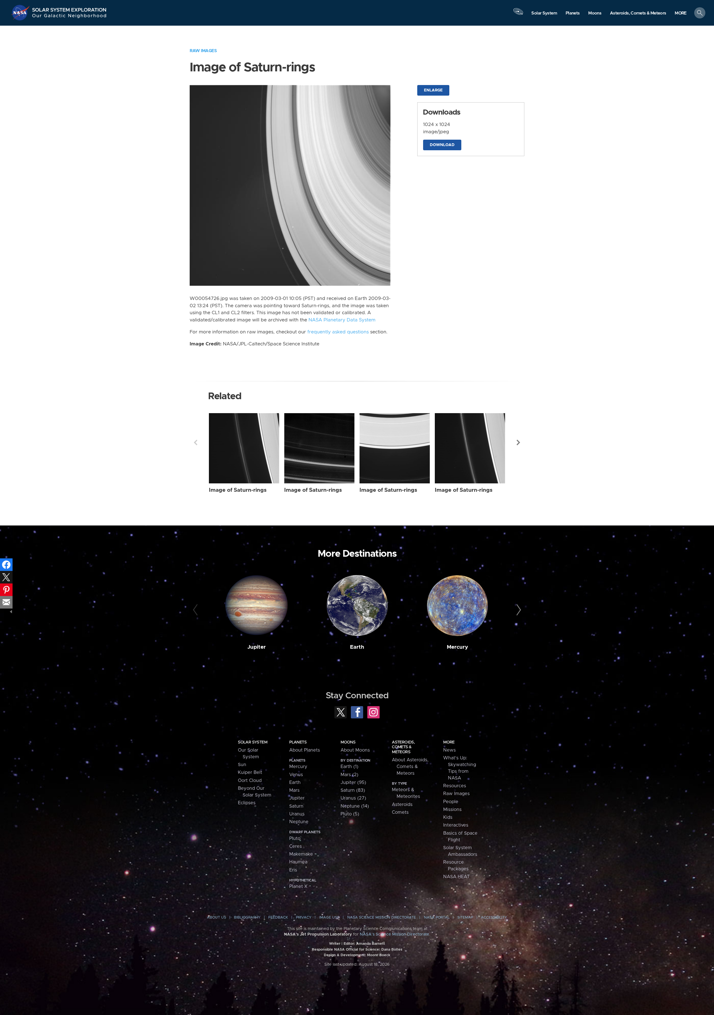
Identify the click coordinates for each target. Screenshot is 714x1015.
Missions (452, 809)
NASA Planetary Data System (341, 320)
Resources (454, 786)
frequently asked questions (338, 332)
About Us (216, 917)
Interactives (455, 825)
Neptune (298, 822)
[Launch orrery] (518, 14)
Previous (195, 442)
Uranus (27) (353, 798)
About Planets (304, 750)
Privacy (304, 917)
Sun (242, 764)
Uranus (297, 814)
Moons (348, 742)
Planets (298, 742)
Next (518, 442)
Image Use (329, 917)
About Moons (355, 750)
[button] (680, 13)
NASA (21, 12)
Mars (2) (349, 774)
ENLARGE (433, 90)
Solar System (252, 742)
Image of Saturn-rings (238, 490)
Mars (294, 790)
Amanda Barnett (370, 944)
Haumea (298, 862)
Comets (400, 812)
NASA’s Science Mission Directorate (394, 934)
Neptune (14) (355, 806)
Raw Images (203, 51)
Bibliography (247, 917)
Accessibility (494, 917)
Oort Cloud (250, 780)
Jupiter (256, 647)
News (449, 750)
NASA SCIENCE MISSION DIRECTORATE (381, 917)
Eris (293, 870)
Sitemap (465, 917)
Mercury (457, 647)
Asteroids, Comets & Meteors (403, 747)
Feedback (278, 917)
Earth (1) (349, 766)
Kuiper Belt (250, 772)
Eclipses (246, 803)
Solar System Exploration (69, 8)
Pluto (294, 838)
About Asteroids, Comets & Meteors (410, 767)
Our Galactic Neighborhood (69, 17)
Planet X (298, 886)
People (450, 802)
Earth (357, 647)
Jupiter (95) (353, 782)
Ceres (295, 846)
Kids (447, 817)
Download (442, 145)
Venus (296, 774)
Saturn (296, 806)
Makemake (301, 854)
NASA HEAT (456, 877)
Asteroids (402, 804)
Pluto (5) (350, 814)
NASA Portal (437, 917)
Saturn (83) (353, 790)
